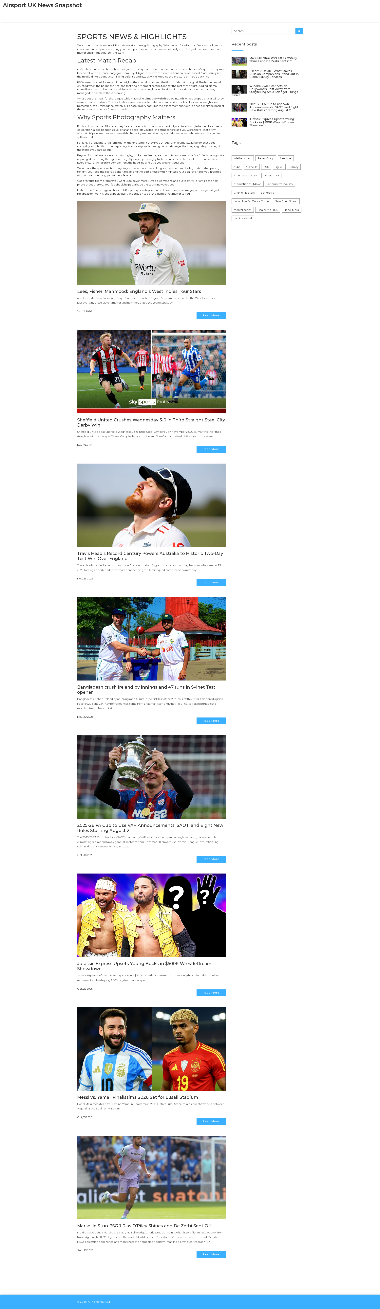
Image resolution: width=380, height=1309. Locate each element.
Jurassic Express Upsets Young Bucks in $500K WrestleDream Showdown (271, 122)
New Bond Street (286, 201)
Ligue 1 (279, 166)
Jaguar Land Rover (246, 175)
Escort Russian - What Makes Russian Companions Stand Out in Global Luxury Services (274, 74)
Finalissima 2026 (267, 209)
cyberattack (271, 175)
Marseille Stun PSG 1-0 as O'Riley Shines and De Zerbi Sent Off (144, 1225)
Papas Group (265, 158)
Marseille (251, 166)
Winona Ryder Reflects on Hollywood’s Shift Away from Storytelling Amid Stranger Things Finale (265, 90)
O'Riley (293, 166)
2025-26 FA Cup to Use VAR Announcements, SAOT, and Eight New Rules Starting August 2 (273, 107)
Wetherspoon (243, 158)
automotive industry (280, 184)
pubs (237, 166)
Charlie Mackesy (244, 192)
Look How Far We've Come (251, 201)
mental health (243, 209)
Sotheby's (267, 192)
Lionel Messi (291, 209)
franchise (286, 158)
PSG (266, 166)
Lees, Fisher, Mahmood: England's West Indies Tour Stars (139, 291)
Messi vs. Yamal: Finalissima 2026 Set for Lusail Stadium (137, 1097)
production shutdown (247, 184)
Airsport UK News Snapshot (42, 5)
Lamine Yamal (243, 218)
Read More (211, 315)
